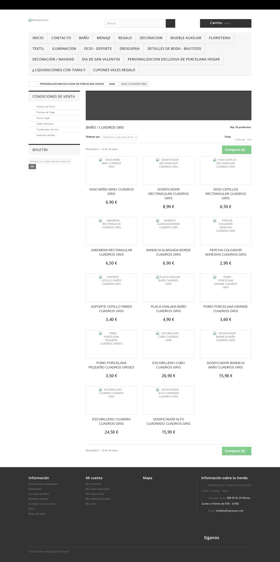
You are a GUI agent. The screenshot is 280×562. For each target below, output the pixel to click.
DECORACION (151, 38)
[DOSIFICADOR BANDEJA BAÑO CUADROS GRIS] (226, 344)
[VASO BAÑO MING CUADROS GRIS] (111, 170)
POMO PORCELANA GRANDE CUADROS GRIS (225, 309)
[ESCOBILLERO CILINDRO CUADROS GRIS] (111, 400)
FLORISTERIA (219, 38)
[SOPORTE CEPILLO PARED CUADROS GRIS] (111, 287)
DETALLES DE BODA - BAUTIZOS (174, 48)
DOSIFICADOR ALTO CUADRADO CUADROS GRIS (168, 421)
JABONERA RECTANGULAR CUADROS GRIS (111, 252)
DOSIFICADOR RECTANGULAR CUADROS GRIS (168, 194)
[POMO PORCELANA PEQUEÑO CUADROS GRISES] (111, 344)
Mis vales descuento (98, 489)
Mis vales (91, 503)
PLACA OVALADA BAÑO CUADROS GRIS (168, 309)
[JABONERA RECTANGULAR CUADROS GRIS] (111, 231)
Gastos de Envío (45, 106)
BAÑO (84, 38)
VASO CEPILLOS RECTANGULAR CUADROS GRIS (226, 194)
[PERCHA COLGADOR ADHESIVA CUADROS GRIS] (226, 231)
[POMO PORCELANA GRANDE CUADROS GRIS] (226, 287)
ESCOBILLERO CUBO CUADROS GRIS (168, 365)
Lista (249, 139)
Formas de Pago (45, 112)
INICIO (38, 38)
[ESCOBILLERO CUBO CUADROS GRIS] (168, 344)
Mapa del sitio (37, 513)
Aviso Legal (43, 118)
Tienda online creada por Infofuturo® (49, 551)
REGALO (125, 38)
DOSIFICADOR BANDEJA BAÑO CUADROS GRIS (226, 365)
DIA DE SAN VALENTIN (101, 59)
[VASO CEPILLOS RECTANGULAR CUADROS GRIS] (226, 170)
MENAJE (103, 38)
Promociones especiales (43, 484)
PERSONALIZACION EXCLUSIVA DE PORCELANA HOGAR (174, 59)
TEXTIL (38, 48)
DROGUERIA (130, 48)
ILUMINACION (64, 48)
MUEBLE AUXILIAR (185, 38)
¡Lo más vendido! (39, 494)
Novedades (35, 489)
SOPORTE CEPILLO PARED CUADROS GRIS (111, 309)
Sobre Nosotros (45, 123)
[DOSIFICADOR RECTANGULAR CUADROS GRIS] (168, 170)
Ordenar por (93, 136)
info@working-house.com (230, 510)
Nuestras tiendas (45, 135)
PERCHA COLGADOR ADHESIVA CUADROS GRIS (225, 252)
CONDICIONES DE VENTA (53, 96)
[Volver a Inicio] (32, 84)
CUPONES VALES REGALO (114, 70)
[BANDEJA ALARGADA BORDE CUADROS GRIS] (168, 231)
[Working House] (64, 19)
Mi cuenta (94, 478)
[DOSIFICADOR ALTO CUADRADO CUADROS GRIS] (168, 400)
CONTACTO (61, 38)
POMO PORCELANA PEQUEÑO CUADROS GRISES (111, 365)
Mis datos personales (98, 498)
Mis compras (93, 484)
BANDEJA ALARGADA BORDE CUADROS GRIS (168, 252)
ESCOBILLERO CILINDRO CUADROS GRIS (111, 421)
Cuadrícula (240, 139)
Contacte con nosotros (42, 503)
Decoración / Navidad (53, 59)
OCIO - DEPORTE (98, 48)
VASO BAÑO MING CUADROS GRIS (111, 192)
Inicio (32, 508)
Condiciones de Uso (47, 129)
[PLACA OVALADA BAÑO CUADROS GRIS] (168, 287)
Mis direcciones (95, 494)
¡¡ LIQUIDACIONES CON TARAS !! (58, 70)
